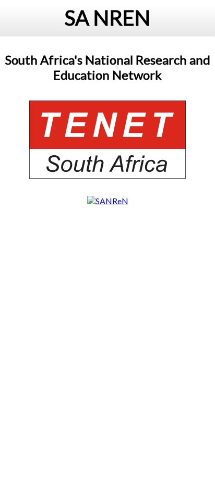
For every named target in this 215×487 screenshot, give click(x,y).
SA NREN (107, 17)
